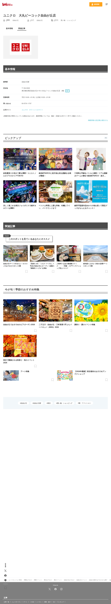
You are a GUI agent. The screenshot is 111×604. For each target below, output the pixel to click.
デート (25, 601)
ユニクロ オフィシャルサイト (32, 110)
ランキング (60, 601)
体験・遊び (47, 601)
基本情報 (10, 69)
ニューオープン (16, 601)
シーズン (39, 601)
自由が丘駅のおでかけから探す (98, 580)
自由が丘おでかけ (69, 580)
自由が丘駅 (37, 403)
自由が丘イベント (82, 580)
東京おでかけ (48, 580)
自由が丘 (24, 403)
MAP (67, 91)
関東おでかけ (28, 580)
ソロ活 (32, 601)
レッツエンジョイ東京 (15, 580)
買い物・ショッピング (64, 403)
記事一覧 (6, 601)
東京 (49, 403)
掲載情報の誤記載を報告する (98, 120)
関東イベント (38, 580)
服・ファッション (85, 403)
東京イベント (58, 580)
